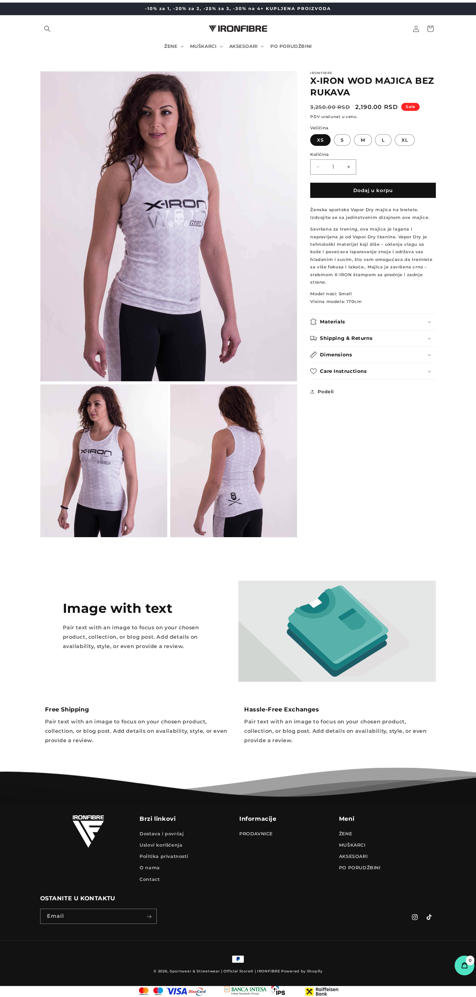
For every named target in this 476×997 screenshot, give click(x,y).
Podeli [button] (326, 391)
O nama (150, 868)
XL (405, 140)
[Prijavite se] (149, 916)
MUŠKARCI (352, 845)
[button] (47, 29)
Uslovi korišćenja (161, 845)
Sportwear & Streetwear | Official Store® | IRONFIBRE (225, 971)
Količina (319, 154)
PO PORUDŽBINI (359, 868)
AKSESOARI (353, 857)
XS (320, 140)
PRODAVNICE (256, 834)
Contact (150, 879)
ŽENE (345, 834)
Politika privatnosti (164, 857)
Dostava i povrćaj (162, 834)
